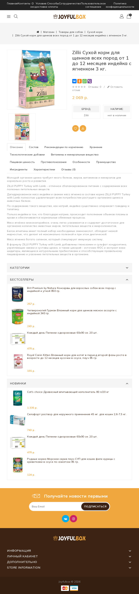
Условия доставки (41, 5)
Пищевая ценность (22, 162)
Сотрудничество (70, 3)
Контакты (24, 3)
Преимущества (106, 162)
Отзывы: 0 (94, 86)
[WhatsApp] (84, 81)
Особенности (81, 162)
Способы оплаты (53, 5)
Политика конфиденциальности (120, 5)
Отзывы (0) (68, 169)
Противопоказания (53, 162)
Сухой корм (95, 32)
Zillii (86, 115)
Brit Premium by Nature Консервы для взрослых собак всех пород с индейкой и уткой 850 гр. (71, 290)
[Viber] (89, 81)
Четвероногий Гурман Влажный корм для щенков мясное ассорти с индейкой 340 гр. (72, 312)
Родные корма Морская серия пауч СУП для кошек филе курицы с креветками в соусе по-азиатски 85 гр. (71, 460)
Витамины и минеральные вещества (75, 154)
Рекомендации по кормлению (64, 147)
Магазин (48, 32)
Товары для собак (71, 32)
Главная (12, 3)
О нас (32, 5)
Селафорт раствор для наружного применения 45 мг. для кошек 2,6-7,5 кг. (76, 414)
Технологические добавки (27, 154)
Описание (16, 147)
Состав (33, 147)
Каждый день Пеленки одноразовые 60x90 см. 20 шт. (62, 332)
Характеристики (44, 169)
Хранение (96, 147)
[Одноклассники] (79, 81)
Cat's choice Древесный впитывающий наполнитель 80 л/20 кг (68, 392)
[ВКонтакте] (74, 81)
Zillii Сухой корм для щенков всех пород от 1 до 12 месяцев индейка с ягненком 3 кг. (71, 35)
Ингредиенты (19, 169)
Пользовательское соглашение (93, 5)
